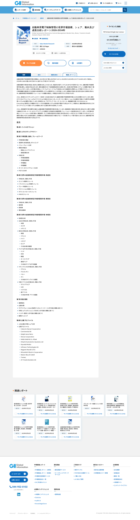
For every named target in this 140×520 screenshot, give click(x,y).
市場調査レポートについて (29, 18)
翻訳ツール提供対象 (60, 53)
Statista (38, 497)
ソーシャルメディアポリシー (44, 513)
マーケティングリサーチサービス (62, 473)
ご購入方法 (78, 476)
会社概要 (117, 470)
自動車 (42, 18)
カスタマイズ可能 (41, 53)
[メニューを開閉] (125, 3)
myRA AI (38, 500)
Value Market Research (47, 44)
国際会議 (58, 494)
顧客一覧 (117, 476)
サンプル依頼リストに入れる (25, 414)
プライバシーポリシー (23, 513)
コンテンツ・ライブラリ (120, 485)
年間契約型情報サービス (42, 476)
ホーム (17, 18)
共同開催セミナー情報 (101, 473)
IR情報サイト (118, 482)
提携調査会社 (118, 479)
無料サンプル (78, 470)
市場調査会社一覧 (40, 479)
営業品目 (117, 473)
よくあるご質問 (79, 479)
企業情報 (116, 465)
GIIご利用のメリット (41, 482)
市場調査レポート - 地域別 (43, 473)
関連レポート (70, 75)
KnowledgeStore (41, 503)
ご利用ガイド (78, 465)
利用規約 (32, 513)
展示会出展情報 (99, 470)
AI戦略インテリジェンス (42, 494)
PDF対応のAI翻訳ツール (82, 473)
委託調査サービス (60, 470)
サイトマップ (12, 513)
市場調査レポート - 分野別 (43, 470)
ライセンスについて (113, 48)
